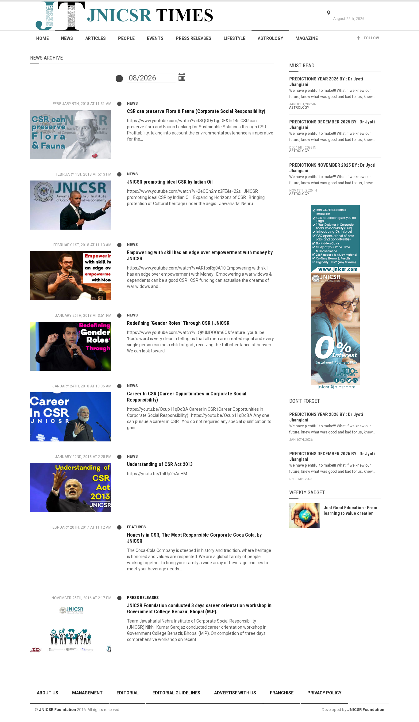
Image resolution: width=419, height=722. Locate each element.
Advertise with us (235, 692)
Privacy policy (324, 692)
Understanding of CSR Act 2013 (160, 464)
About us (47, 692)
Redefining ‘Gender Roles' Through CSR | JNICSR (178, 323)
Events (155, 38)
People (126, 38)
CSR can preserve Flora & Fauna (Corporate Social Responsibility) (196, 111)
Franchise (282, 692)
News (67, 38)
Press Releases (193, 38)
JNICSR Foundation (57, 709)
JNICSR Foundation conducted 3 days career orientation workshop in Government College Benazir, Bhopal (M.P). (199, 609)
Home (42, 38)
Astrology (270, 38)
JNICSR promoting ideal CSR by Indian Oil (170, 182)
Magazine (306, 38)
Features (136, 527)
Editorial (128, 692)
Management (87, 692)
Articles (95, 38)
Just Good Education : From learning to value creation (350, 510)
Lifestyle (234, 38)
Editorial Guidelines (176, 692)
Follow (371, 38)
